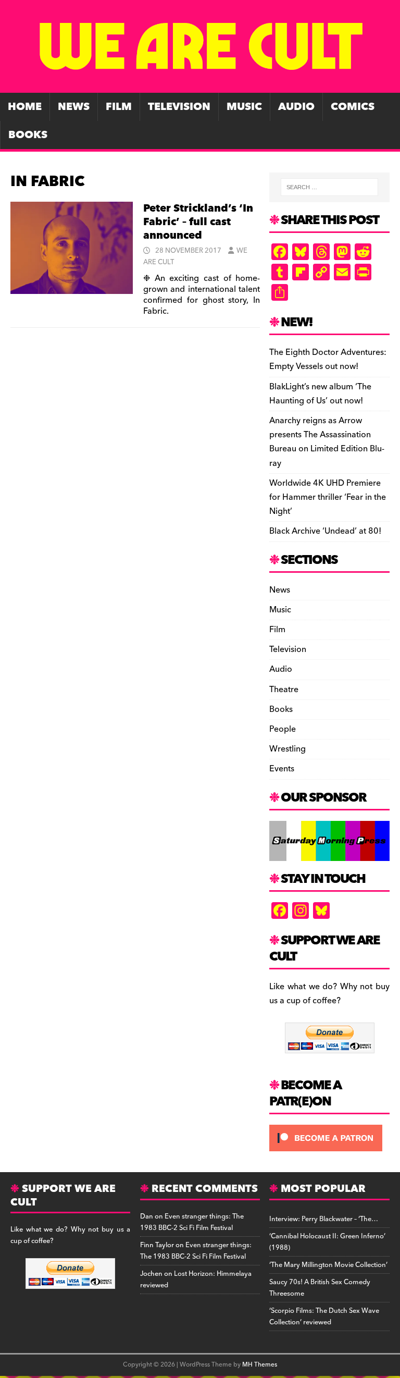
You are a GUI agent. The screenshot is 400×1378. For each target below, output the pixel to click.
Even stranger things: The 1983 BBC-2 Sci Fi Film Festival (192, 1222)
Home (25, 107)
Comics (352, 107)
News (74, 107)
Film (119, 107)
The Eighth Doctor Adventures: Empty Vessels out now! (327, 359)
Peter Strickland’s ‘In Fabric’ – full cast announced (198, 222)
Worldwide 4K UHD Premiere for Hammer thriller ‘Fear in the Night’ (327, 497)
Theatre (283, 689)
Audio (296, 107)
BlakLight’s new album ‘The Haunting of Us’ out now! (320, 393)
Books (27, 135)
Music (244, 107)
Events (281, 768)
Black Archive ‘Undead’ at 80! (325, 531)
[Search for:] (329, 187)
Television (179, 107)
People (282, 729)
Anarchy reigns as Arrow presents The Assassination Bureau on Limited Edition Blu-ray (326, 442)
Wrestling (287, 749)
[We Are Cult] (200, 85)
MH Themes (259, 1364)
